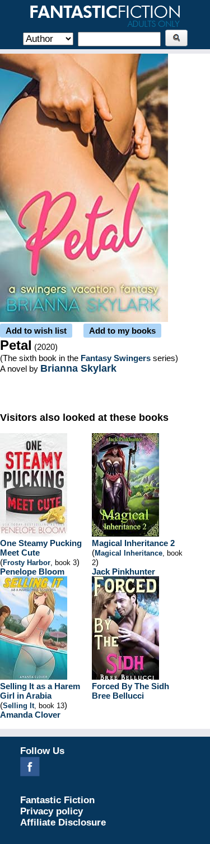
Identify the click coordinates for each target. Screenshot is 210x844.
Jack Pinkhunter (123, 571)
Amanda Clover (30, 714)
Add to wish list (36, 330)
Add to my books (122, 330)
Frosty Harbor (26, 562)
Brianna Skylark (78, 368)
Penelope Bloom (32, 571)
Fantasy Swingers (116, 358)
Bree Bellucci (118, 695)
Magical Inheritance (128, 553)
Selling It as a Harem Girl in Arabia (40, 690)
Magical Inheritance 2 (133, 543)
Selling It (18, 705)
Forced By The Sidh (130, 686)
